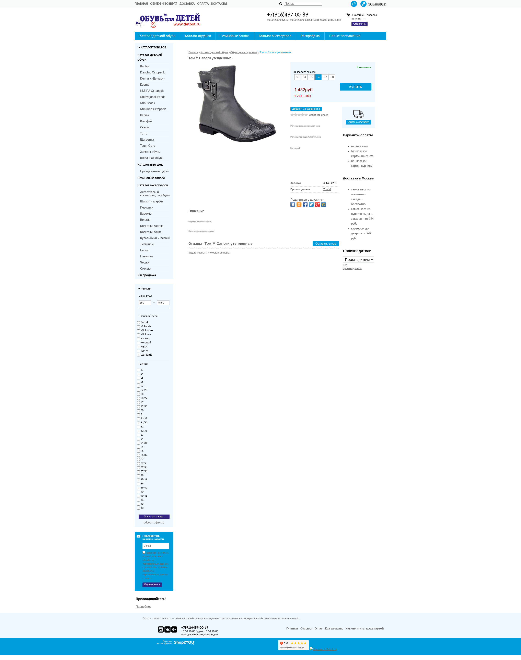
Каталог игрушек (150, 164)
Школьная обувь (151, 158)
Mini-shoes (147, 103)
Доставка (187, 3)
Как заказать (334, 628)
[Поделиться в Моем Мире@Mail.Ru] (323, 204)
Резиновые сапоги (151, 178)
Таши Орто (147, 146)
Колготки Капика (151, 226)
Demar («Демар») (152, 78)
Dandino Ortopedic (152, 72)
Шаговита (147, 139)
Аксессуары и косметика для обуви (155, 194)
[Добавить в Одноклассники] (299, 204)
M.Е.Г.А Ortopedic (152, 91)
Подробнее (143, 607)
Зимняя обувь (150, 152)
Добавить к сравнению (306, 108)
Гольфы (145, 220)
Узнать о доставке (358, 122)
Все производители (352, 267)
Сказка (145, 127)
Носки (144, 250)
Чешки (144, 262)
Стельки (145, 268)
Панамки (146, 256)
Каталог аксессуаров (153, 185)
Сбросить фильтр (154, 522)
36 (318, 77)
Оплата (203, 3)
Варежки (146, 213)
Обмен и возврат (163, 3)
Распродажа (147, 275)
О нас (319, 628)
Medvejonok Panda (152, 97)
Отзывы (306, 628)
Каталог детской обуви (150, 57)
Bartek (144, 66)
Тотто (143, 133)
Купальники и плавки (155, 238)
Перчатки (146, 207)
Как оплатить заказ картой (365, 628)
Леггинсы (147, 244)
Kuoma (144, 84)
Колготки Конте (151, 232)
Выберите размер (304, 72)
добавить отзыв (318, 115)
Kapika (144, 115)
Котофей (146, 121)
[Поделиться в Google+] (317, 204)
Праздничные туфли (154, 171)
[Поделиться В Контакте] (292, 204)
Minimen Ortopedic (153, 109)
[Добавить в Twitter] (311, 204)
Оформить (359, 23)
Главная (141, 3)
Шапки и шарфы (151, 201)
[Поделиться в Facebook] (305, 204)
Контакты (219, 3)
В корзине (364, 15)
